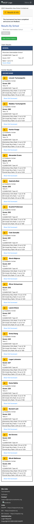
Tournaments (5, 491)
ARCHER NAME (8, 73)
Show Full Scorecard (10, 98)
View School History (9, 38)
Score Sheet (7, 63)
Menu (27, 2)
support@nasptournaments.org (11, 499)
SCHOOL (6, 48)
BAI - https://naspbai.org (9, 511)
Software (4, 494)
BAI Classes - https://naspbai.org (12, 513)
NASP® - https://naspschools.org (12, 508)
